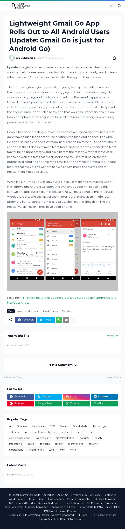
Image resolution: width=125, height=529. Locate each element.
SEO (52, 426)
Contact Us (110, 495)
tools (51, 449)
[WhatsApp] (59, 320)
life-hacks (44, 443)
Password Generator (78, 499)
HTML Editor (36, 499)
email (27, 311)
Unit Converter (13, 507)
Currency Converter (36, 507)
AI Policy (95, 495)
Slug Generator (55, 499)
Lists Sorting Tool (74, 503)
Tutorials (14, 432)
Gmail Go (22, 107)
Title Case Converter (105, 499)
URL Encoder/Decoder (22, 503)
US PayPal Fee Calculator (101, 503)
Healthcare (38, 426)
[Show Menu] (6, 6)
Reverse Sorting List (49, 503)
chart (78, 432)
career (65, 432)
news (55, 311)
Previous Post (14, 377)
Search (64, 426)
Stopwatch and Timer (63, 507)
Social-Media (80, 426)
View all (111, 335)
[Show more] (73, 320)
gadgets (84, 438)
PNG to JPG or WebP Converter (62, 511)
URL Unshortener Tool (103, 515)
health (98, 438)
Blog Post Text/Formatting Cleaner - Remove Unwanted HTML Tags (48, 515)
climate (90, 432)
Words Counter (17, 499)
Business (22, 426)
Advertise (48, 495)
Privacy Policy (79, 495)
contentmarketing (19, 438)
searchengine (75, 443)
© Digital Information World (24, 495)
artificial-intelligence (46, 432)
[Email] (66, 320)
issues (30, 443)
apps (19, 311)
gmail (36, 311)
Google (46, 311)
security (93, 443)
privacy (59, 443)
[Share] (113, 58)
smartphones (36, 449)
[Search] (119, 6)
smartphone (16, 449)
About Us (62, 495)
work (62, 449)
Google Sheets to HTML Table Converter (62, 519)
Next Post (113, 377)
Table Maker (113, 507)
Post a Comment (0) (62, 364)
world (73, 449)
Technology (67, 311)
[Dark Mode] (112, 6)
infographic (15, 443)
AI (10, 426)
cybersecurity (43, 438)
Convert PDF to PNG (90, 507)
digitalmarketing (65, 438)
